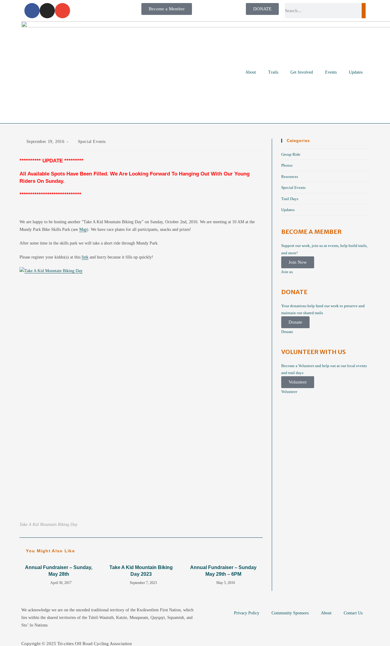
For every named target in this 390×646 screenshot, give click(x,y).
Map (83, 229)
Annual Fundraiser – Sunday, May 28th (58, 571)
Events (331, 72)
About (250, 72)
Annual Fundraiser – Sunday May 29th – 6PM (223, 571)
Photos (286, 165)
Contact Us (353, 613)
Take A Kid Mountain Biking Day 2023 (141, 571)
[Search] (364, 10)
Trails (273, 72)
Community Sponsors (290, 613)
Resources (289, 176)
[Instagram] (47, 10)
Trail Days (289, 198)
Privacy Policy (246, 613)
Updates (356, 72)
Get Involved (301, 72)
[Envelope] (62, 10)
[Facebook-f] (32, 10)
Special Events (92, 141)
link (85, 257)
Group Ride (290, 154)
